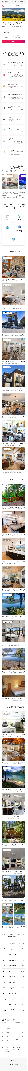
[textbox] (7, 37)
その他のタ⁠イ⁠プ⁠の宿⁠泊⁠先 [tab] (15, 1022)
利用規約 (17, 1064)
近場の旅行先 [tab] (4, 1022)
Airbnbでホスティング (19, 5)
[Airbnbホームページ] (3, 6)
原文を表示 (22, 1)
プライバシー (11, 1064)
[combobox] (13, 32)
